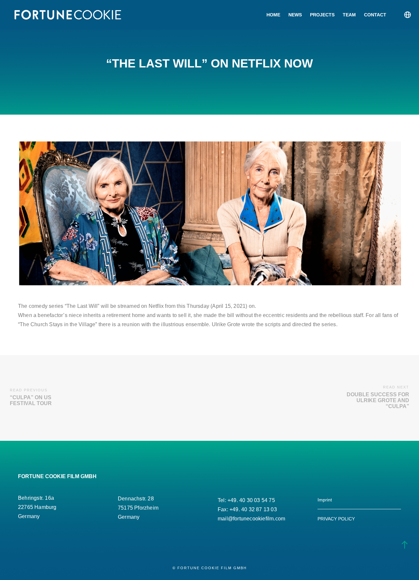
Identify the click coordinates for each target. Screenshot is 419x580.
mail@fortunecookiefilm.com (251, 518)
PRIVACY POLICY (336, 518)
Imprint (325, 499)
